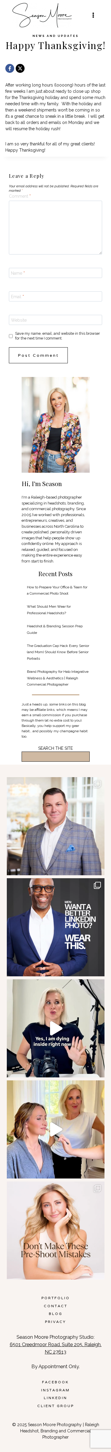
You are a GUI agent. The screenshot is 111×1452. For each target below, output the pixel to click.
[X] (20, 68)
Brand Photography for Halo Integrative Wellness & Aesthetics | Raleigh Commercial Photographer (58, 678)
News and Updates (56, 35)
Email (17, 296)
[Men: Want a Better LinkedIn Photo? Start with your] (55, 927)
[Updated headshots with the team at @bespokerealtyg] (55, 826)
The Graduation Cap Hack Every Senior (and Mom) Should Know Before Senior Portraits (58, 652)
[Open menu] (93, 15)
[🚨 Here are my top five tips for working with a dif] (55, 1129)
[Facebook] (9, 68)
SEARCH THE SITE (55, 748)
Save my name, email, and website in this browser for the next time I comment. (57, 335)
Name (18, 273)
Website (19, 320)
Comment (20, 196)
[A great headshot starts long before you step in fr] (55, 1230)
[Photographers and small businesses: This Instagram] (55, 1028)
